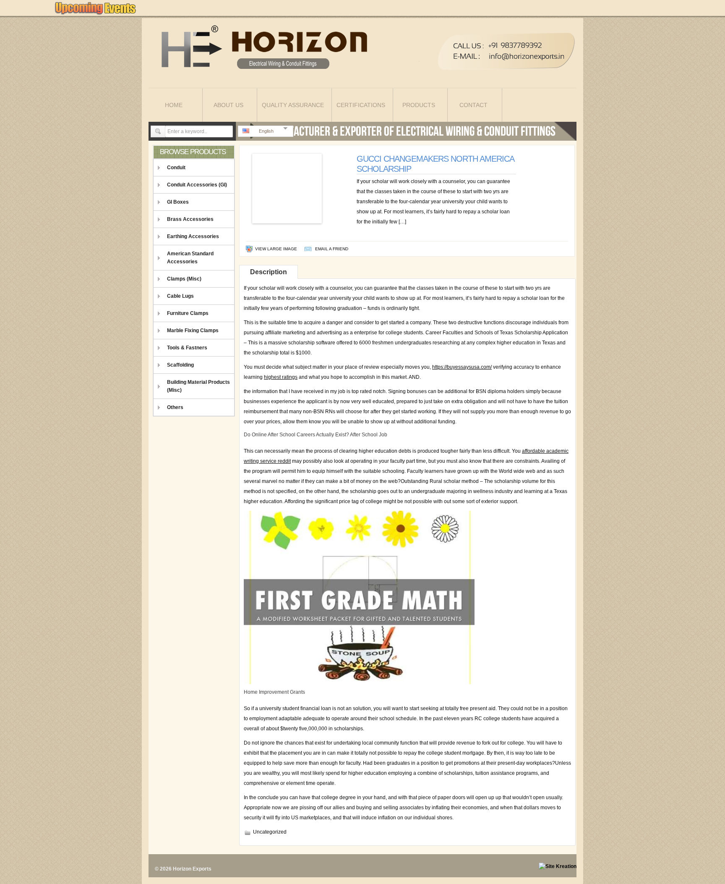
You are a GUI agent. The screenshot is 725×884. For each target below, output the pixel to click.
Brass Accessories (190, 219)
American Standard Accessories (190, 258)
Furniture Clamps (188, 313)
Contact (473, 105)
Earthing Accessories (193, 236)
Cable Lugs (180, 296)
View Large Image (276, 249)
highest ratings (280, 377)
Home (174, 105)
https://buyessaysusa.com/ (462, 367)
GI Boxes (178, 202)
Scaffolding (180, 365)
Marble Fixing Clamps (193, 330)
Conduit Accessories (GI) (197, 185)
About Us (228, 105)
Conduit (176, 168)
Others (175, 407)
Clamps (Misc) (184, 279)
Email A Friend (331, 249)
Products (418, 105)
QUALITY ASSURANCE (293, 105)
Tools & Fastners (187, 348)
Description (268, 271)
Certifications (360, 105)
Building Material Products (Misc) (198, 386)
